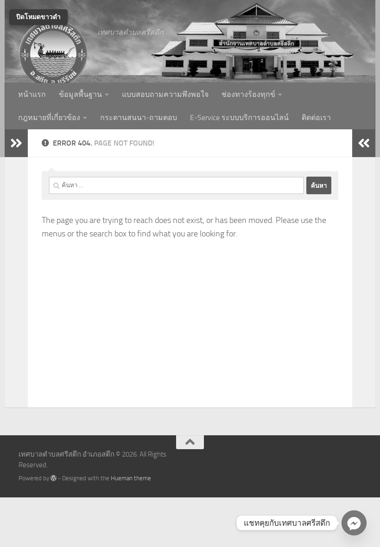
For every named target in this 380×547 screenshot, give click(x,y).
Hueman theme (131, 478)
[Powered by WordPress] (54, 478)
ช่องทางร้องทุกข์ (248, 94)
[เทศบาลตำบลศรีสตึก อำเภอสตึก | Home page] (53, 53)
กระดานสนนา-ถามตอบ (138, 117)
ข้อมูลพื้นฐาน (80, 94)
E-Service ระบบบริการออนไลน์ (239, 117)
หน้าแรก (32, 94)
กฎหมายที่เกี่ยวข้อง (49, 117)
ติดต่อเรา (316, 117)
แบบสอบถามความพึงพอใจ (165, 94)
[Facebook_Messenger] (354, 522)
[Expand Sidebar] (16, 143)
